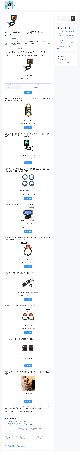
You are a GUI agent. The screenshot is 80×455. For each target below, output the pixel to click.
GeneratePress (45, 453)
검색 (59, 14)
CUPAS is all (71, 5)
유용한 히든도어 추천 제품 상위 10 (16, 423)
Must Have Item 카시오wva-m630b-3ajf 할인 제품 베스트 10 (23, 424)
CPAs (16, 5)
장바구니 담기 (28, 92)
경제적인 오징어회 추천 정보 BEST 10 (17, 421)
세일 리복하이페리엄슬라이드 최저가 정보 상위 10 (16, 446)
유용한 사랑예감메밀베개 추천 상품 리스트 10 (15, 445)
